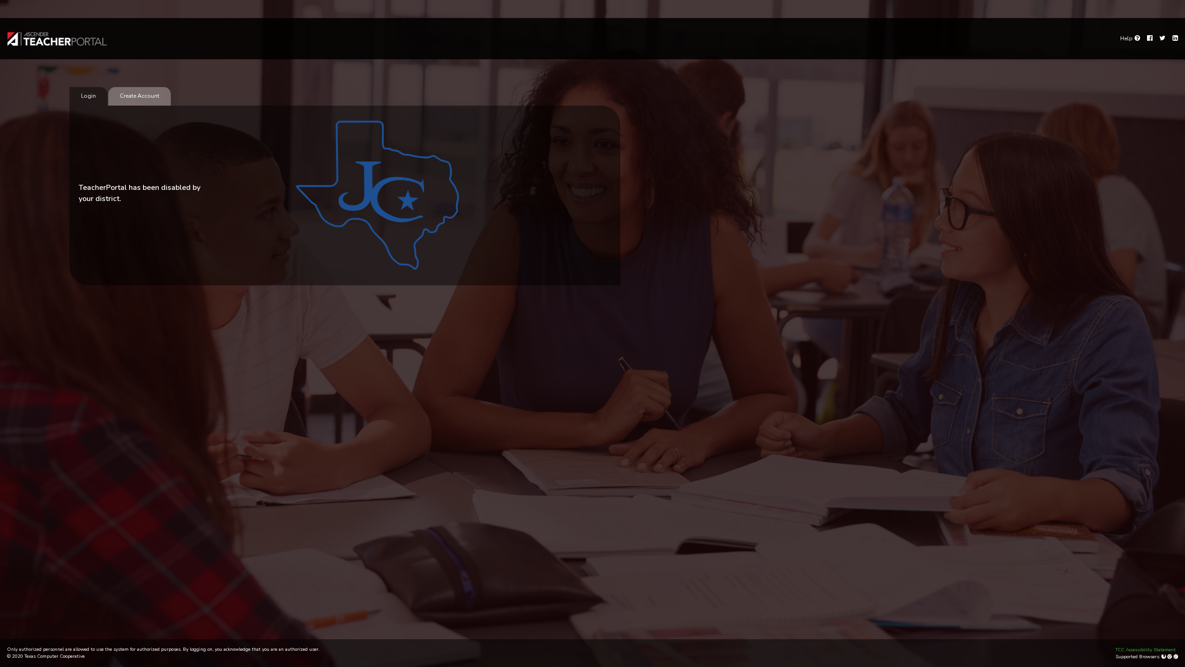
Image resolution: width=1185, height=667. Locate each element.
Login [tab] (88, 96)
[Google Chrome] (1170, 657)
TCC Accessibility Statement (1146, 650)
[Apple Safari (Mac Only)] (1175, 657)
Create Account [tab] (139, 96)
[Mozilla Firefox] (1164, 657)
